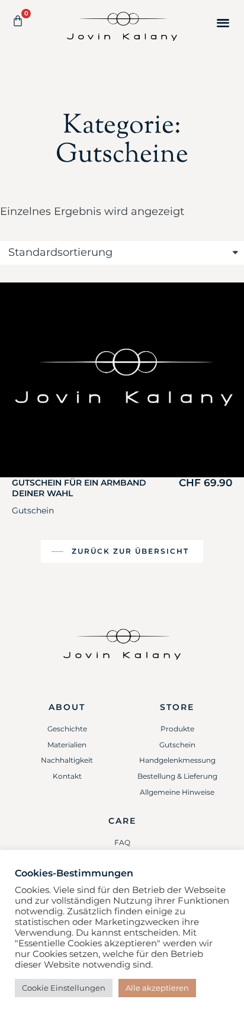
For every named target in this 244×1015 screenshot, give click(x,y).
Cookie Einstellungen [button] (63, 987)
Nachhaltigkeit (67, 760)
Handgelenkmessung (177, 760)
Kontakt (67, 776)
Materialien (66, 744)
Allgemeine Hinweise (177, 792)
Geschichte (67, 728)
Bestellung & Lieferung (177, 776)
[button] (223, 22)
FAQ (122, 842)
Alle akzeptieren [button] (157, 987)
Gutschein (33, 510)
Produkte (177, 728)
